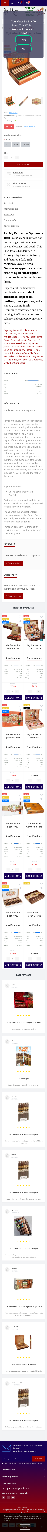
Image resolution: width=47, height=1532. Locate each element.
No (24, 49)
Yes (23, 40)
